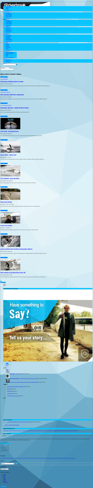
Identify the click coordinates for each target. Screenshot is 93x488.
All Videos (8, 20)
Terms (4, 481)
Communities (8, 35)
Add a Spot (8, 32)
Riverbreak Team (9, 39)
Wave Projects (8, 30)
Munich (40, 430)
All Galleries (8, 13)
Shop (4, 58)
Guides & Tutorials (9, 52)
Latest (7, 363)
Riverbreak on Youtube (15, 285)
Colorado (10, 430)
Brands (7, 43)
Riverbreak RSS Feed (22, 285)
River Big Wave (12, 94)
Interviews (8, 37)
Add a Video (8, 25)
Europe (7, 61)
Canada (7, 430)
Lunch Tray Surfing (6, 225)
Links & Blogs (8, 38)
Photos (4, 11)
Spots (4, 26)
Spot (56, 430)
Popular (7, 364)
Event (27, 430)
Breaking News (9, 6)
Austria (4, 430)
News (4, 5)
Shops (7, 48)
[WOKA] (8, 391)
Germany (32, 430)
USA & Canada (9, 59)
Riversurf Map (6, 482)
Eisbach (21, 430)
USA (65, 430)
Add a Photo (8, 18)
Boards (7, 45)
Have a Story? (8, 10)
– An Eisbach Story (9, 131)
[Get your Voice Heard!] (47, 361)
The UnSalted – (10, 178)
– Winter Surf (8, 155)
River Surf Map (9, 27)
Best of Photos (9, 15)
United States (62, 430)
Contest (18, 430)
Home (4, 474)
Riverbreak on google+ (11, 285)
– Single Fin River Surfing (15, 108)
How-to (4, 51)
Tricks (7, 55)
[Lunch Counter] (9, 395)
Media (4, 478)
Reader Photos (9, 16)
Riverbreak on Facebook (4, 285)
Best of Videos (9, 22)
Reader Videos (9, 23)
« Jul (1, 453)
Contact (4, 480)
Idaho (38, 430)
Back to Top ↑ (3, 282)
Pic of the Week (9, 14)
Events (7, 9)
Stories (7, 7)
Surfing (6, 202)
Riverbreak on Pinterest (18, 285)
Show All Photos (6, 432)
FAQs (4, 477)
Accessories (8, 47)
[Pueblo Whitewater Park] (11, 386)
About (4, 475)
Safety (7, 54)
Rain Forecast (8, 31)
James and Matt (16, 249)
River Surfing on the (13, 272)
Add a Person (8, 41)
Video (67, 430)
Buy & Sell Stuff (9, 50)
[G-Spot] (8, 393)
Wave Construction (9, 53)
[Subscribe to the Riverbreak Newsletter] (11, 425)
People (4, 34)
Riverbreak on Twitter (8, 285)
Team (4, 476)
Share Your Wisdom (10, 57)
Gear (4, 42)
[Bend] (7, 388)
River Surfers (8, 36)
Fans (7, 365)
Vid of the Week (9, 21)
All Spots (7, 29)
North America (44, 430)
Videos (4, 19)
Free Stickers (8, 62)
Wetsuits (7, 46)
